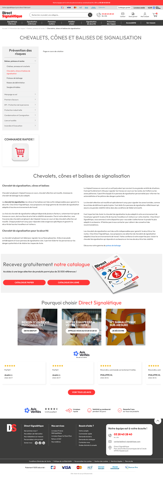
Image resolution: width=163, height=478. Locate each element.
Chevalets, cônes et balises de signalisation (18, 72)
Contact (122, 16)
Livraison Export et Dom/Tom (61, 436)
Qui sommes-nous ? (30, 431)
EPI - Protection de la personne (16, 105)
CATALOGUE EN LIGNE (68, 282)
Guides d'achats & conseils (88, 445)
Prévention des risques (20, 52)
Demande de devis (85, 437)
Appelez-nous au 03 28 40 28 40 (82, 331)
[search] (90, 15)
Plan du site (129, 461)
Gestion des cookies (101, 461)
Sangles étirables (13, 87)
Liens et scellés (10, 120)
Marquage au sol (10, 94)
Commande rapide (85, 434)
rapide (76, 410)
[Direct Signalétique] (12, 14)
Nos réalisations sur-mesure (33, 437)
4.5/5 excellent (51, 412)
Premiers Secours (11, 100)
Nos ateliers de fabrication (33, 434)
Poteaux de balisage (15, 78)
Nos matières (56, 442)
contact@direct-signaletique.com (127, 441)
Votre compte (83, 431)
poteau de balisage (113, 245)
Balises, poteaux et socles (14, 61)
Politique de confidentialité (62, 461)
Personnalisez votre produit (33, 439)
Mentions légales (116, 461)
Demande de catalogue (87, 439)
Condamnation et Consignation (16, 115)
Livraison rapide (139, 8)
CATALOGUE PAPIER (24, 282)
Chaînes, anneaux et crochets (18, 66)
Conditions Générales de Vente (40, 461)
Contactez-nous (84, 442)
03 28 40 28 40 (123, 434)
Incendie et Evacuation (13, 126)
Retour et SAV (56, 439)
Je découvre (118, 331)
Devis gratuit (133, 16)
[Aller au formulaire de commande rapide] (20, 152)
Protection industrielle (13, 110)
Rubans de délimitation (16, 83)
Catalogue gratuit (124, 8)
